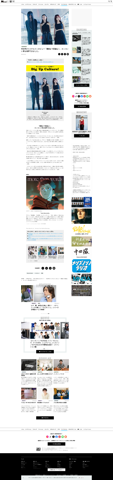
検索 (108, 1)
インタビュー (37, 273)
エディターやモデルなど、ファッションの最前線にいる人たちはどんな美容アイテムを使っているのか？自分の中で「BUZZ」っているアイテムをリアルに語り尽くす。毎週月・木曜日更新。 (28, 409)
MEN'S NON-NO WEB (4, 1)
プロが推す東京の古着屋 (60, 402)
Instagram (73, 96)
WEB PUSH (90, 96)
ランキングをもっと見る (81, 85)
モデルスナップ (53, 4)
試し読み (83, 135)
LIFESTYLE (24, 46)
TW (59, 54)
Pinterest (84, 96)
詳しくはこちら (81, 477)
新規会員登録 (83, 106)
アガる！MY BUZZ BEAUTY (28, 402)
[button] (33, 261)
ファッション (40, 4)
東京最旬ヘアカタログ (43, 402)
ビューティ (47, 4)
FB (62, 54)
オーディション (28, 4)
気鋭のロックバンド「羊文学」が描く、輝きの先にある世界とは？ (41, 61)
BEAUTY (34, 303)
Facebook (81, 96)
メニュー (111, 1)
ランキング (35, 4)
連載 (78, 4)
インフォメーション (87, 4)
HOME (22, 278)
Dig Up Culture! (30, 273)
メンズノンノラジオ (59, 374)
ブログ (58, 4)
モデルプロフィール (72, 4)
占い (81, 4)
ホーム (23, 4)
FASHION (24, 372)
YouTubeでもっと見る (46, 351)
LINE (68, 54)
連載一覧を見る (45, 417)
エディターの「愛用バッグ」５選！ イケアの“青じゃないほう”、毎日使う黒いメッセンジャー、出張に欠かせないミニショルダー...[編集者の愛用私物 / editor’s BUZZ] (86, 52)
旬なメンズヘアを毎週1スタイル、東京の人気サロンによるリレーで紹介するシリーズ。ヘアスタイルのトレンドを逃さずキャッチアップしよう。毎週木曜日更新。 (45, 409)
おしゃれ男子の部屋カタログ (45, 374)
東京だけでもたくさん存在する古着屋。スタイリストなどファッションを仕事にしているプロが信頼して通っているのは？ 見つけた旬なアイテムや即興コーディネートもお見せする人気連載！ (61, 409)
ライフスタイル (64, 4)
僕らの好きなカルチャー (38, 278)
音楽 (42, 273)
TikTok (76, 96)
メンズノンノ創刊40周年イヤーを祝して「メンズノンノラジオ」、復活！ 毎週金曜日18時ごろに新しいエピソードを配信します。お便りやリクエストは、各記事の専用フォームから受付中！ (61, 380)
